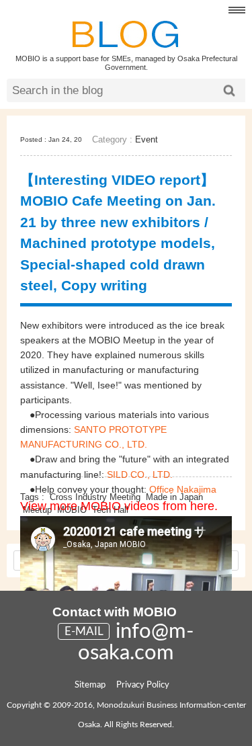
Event (146, 139)
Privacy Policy (142, 685)
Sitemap (90, 685)
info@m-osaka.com (136, 642)
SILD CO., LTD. (140, 474)
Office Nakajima (182, 489)
